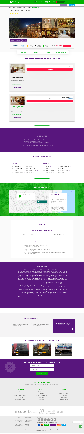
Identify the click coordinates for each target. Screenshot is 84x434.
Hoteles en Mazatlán (19, 420)
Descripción (23, 52)
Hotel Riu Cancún (42, 397)
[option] (20, 350)
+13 (72, 33)
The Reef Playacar (64, 397)
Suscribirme (42, 373)
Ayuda (59, 429)
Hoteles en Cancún (18, 418)
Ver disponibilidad (49, 69)
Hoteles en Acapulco (19, 425)
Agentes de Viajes (54, 429)
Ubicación (36, 52)
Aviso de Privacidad (42, 429)
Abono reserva (64, 429)
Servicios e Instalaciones (61, 52)
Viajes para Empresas (29, 420)
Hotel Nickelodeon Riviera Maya (42, 395)
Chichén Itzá (20, 397)
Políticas (48, 52)
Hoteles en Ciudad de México (17, 7)
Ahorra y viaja (44, 430)
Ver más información (16, 84)
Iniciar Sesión (61, 1)
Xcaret (20, 391)
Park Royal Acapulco (63, 395)
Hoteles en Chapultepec (27, 7)
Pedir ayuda (63, 329)
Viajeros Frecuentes (28, 418)
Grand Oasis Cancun (42, 391)
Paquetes (27, 424)
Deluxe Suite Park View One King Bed (17, 107)
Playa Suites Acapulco (64, 399)
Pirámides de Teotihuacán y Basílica (20, 395)
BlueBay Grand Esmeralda (63, 393)
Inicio (10, 7)
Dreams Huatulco (64, 391)
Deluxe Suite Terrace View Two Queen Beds (17, 75)
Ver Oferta (67, 45)
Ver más (41, 302)
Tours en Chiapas (18, 424)
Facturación (48, 429)
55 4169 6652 (70, 67)
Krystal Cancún (42, 399)
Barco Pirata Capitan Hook (20, 399)
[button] (35, 5)
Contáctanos (28, 429)
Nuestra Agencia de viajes (21, 429)
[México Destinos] (15, 1)
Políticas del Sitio (34, 429)
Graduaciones (27, 421)
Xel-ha (20, 393)
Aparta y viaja (39, 430)
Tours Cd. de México (18, 421)
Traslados (27, 425)
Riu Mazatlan (42, 393)
